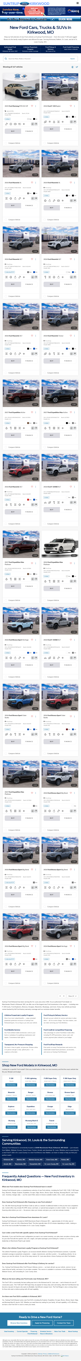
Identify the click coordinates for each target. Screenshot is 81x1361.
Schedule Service (45, 1331)
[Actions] (35, 106)
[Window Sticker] (36, 124)
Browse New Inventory (19, 1323)
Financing (34, 1331)
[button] (37, 87)
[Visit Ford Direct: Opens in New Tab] (65, 1355)
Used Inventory (9, 1331)
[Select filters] (72, 66)
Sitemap (40, 1353)
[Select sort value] (76, 67)
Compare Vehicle (14, 143)
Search (72, 59)
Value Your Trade (59, 1331)
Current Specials (22, 1331)
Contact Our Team (63, 1323)
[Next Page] (64, 996)
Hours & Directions (46, 1334)
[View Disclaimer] (24, 124)
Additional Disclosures (53, 1353)
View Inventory (11, 1085)
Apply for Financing (42, 1323)
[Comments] (32, 124)
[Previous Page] (60, 996)
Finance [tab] (29, 131)
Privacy (45, 1353)
